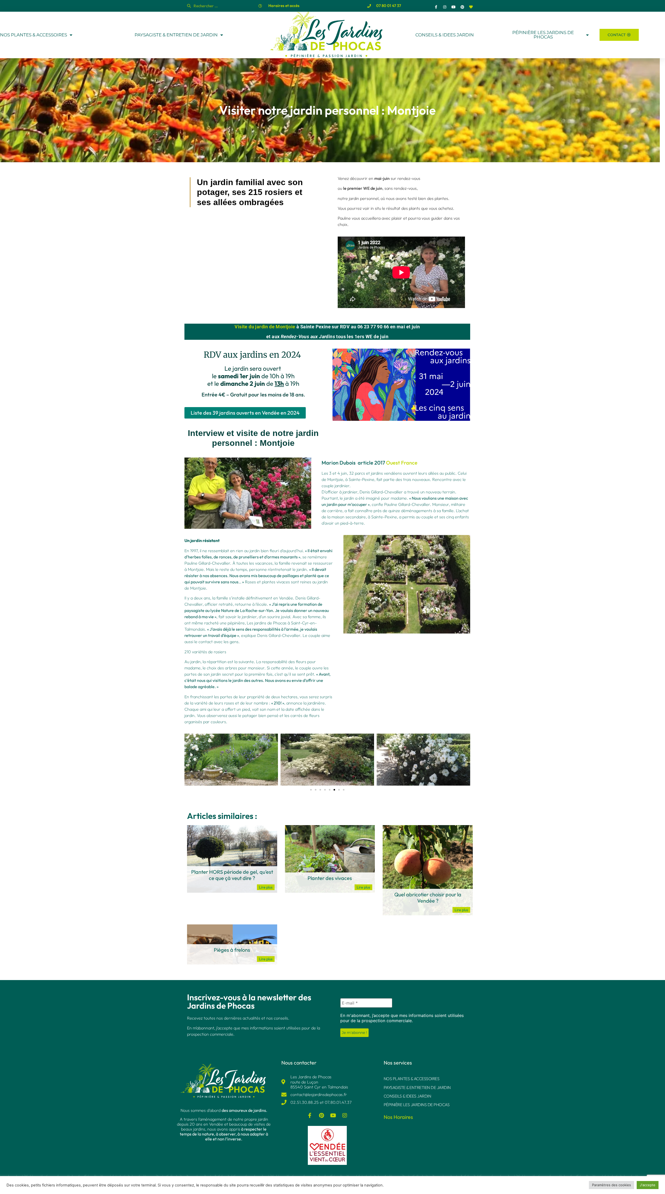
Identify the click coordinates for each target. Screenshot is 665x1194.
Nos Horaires (398, 1117)
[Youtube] (453, 7)
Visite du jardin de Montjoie (265, 326)
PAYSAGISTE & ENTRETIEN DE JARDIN (176, 35)
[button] (189, 759)
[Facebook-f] (436, 7)
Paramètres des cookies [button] (611, 1185)
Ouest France (401, 462)
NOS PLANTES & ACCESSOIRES (33, 35)
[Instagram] (445, 7)
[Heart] (471, 7)
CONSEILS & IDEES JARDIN (444, 34)
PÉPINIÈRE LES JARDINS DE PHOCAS (543, 34)
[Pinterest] (462, 7)
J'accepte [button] (647, 1185)
